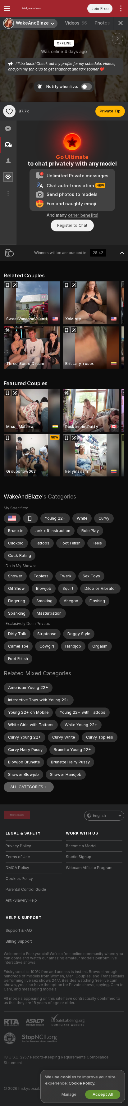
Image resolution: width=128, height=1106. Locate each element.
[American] (12, 518)
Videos (76, 23)
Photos (106, 23)
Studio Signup (78, 857)
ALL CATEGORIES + (28, 787)
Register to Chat (72, 225)
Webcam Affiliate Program (89, 868)
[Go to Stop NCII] (40, 1038)
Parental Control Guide (26, 889)
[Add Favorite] (9, 111)
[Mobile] (30, 518)
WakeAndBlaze (23, 496)
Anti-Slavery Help (21, 900)
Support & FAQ (19, 930)
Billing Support (19, 941)
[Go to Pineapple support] (10, 1038)
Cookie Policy (81, 1083)
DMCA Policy (17, 868)
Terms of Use (18, 857)
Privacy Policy (18, 846)
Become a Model (81, 846)
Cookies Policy (19, 878)
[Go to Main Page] (39, 8)
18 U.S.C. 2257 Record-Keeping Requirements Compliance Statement (56, 1060)
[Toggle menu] (7, 8)
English (99, 815)
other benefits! (83, 215)
